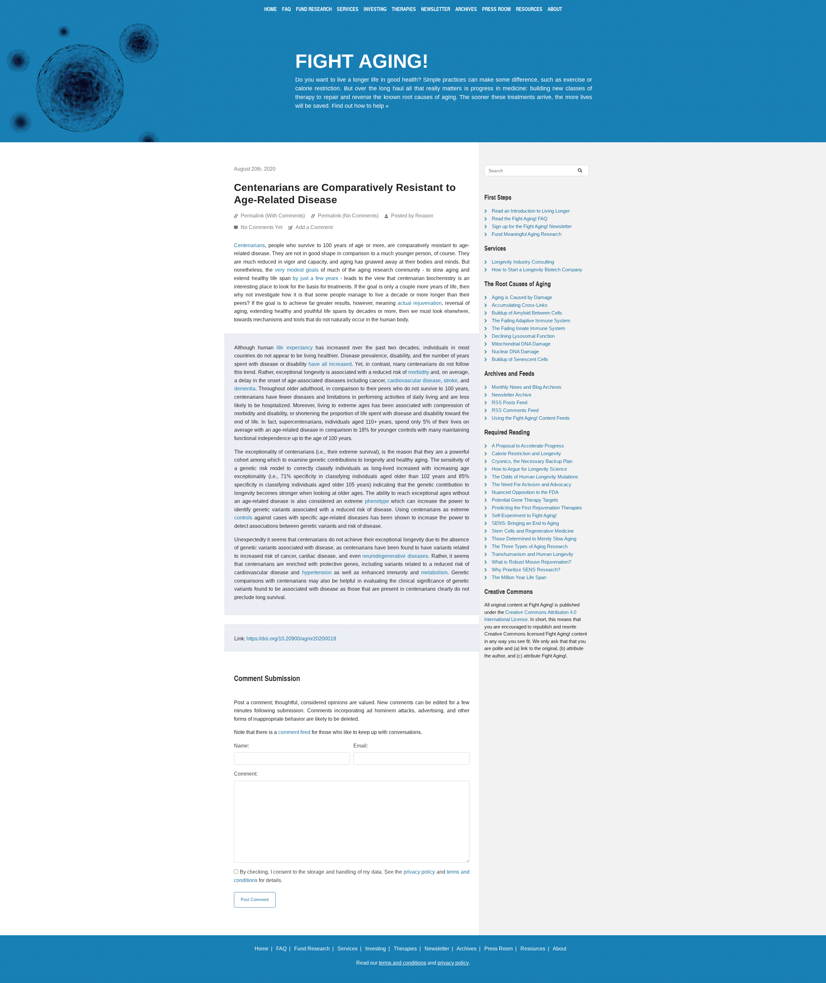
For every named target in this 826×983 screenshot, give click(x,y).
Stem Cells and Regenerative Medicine (533, 531)
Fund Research (314, 9)
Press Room (496, 9)
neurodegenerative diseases (395, 556)
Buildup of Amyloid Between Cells (527, 313)
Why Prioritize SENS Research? (526, 569)
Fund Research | (315, 948)
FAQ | (284, 948)
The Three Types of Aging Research (530, 546)
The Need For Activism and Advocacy (531, 484)
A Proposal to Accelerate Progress (528, 445)
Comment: (245, 774)
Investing (375, 9)
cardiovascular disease (414, 380)
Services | (350, 948)
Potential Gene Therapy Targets (525, 500)
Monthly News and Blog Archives (526, 387)
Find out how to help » (360, 106)
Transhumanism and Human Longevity (532, 554)
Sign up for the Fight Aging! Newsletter (532, 226)
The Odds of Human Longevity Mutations (535, 476)
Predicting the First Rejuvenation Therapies (537, 507)
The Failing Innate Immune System (528, 328)
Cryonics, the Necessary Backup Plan (532, 461)
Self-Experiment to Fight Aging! (524, 515)
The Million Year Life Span (519, 577)
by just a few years (315, 278)
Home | (265, 948)
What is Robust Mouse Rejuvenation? (531, 562)
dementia (245, 388)
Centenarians (249, 245)
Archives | (470, 948)
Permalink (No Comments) (348, 215)
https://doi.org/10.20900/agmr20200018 (291, 638)
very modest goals (296, 270)
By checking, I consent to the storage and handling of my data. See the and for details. (351, 876)
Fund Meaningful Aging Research (526, 234)
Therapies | (408, 948)
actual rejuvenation (420, 303)
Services (347, 9)
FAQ (286, 9)
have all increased (330, 364)
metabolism (434, 572)
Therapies (404, 9)
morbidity (418, 372)
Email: (360, 745)
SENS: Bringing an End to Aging (525, 523)
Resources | (536, 948)
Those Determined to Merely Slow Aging (534, 538)
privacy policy (419, 872)
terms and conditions (402, 963)
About (555, 9)
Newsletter (435, 9)
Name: (241, 745)
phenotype (377, 501)
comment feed (294, 732)
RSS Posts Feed (509, 402)
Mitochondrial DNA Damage (521, 343)
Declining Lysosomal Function (523, 336)
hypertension (317, 572)
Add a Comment (314, 227)
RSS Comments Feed (515, 410)
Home (270, 9)
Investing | (378, 948)
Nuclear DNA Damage (515, 351)
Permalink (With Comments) (273, 215)
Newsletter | (440, 948)
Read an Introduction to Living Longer (531, 211)
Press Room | (501, 948)
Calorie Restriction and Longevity (526, 453)
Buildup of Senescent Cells (520, 359)
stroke (451, 380)
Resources (529, 9)
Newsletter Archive (511, 394)
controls (243, 517)
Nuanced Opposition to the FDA (525, 492)
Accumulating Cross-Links (520, 305)
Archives (466, 9)
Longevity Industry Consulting (523, 262)
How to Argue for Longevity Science (529, 469)
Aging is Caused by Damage (522, 297)
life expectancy (294, 347)
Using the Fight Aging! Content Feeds (531, 418)
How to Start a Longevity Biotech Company (537, 269)
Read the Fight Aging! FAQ (520, 218)
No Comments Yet (262, 227)
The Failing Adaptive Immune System (531, 320)
